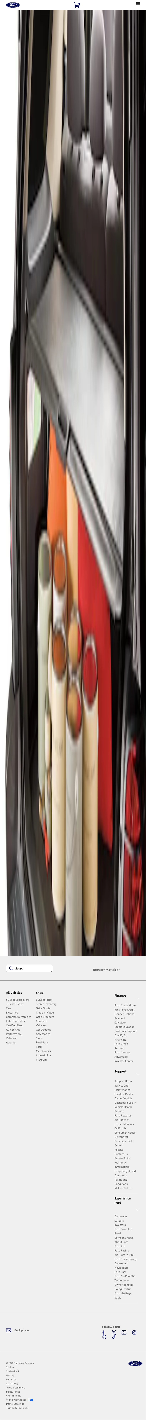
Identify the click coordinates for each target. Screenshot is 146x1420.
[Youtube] (124, 1332)
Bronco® (99, 970)
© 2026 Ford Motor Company (20, 1363)
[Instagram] (134, 1332)
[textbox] (29, 968)
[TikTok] (114, 1337)
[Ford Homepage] (135, 1363)
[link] (10, 1367)
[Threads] (104, 1337)
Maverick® (113, 970)
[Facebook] (104, 1332)
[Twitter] (114, 1332)
